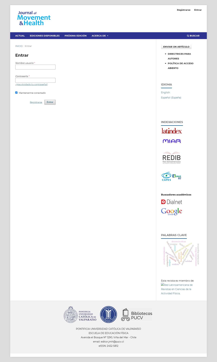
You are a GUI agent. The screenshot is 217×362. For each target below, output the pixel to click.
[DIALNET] (171, 203)
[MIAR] (171, 144)
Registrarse (183, 9)
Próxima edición (76, 35)
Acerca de (99, 35)
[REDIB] (171, 165)
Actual (20, 35)
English (165, 92)
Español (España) (171, 97)
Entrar (198, 9)
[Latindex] (171, 133)
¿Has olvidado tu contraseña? (31, 84)
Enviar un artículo (176, 46)
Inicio (19, 46)
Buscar (194, 35)
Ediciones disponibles (45, 35)
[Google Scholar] (171, 214)
